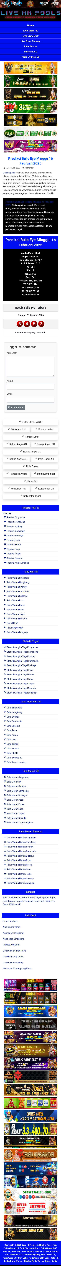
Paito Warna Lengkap (17, 632)
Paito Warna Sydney (16, 587)
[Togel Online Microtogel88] (30, 985)
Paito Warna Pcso (15, 600)
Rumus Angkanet (11, 944)
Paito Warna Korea (15, 605)
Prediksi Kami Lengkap (17, 563)
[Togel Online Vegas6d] (30, 1037)
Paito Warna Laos (15, 609)
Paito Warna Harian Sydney (19, 846)
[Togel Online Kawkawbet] (30, 1024)
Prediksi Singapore (15, 517)
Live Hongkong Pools (13, 956)
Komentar (29, 168)
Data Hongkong (14, 712)
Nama (10, 381)
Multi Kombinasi (45, 473)
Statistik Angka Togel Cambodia (22, 661)
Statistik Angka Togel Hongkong (22, 652)
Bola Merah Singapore (17, 777)
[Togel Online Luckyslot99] (30, 1129)
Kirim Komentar (16, 407)
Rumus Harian (45, 429)
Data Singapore (14, 707)
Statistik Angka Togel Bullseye (21, 665)
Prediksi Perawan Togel (27, 901)
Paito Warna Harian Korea (19, 865)
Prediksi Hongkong (15, 522)
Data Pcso (11, 730)
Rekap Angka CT (18, 444)
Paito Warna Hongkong (17, 582)
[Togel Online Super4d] (30, 94)
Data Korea (12, 735)
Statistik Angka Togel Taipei (20, 683)
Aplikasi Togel (48, 897)
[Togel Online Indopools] (30, 1208)
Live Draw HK (30, 30)
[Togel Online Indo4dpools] (30, 1116)
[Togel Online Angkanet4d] (30, 1195)
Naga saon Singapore (13, 939)
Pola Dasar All (46, 459)
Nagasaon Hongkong (13, 933)
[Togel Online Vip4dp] (30, 1142)
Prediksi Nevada (14, 558)
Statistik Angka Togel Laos (19, 679)
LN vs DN (31, 481)
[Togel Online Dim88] (30, 81)
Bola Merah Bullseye (16, 795)
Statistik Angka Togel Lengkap (21, 692)
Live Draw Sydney (30, 41)
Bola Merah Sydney (16, 786)
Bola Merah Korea (15, 804)
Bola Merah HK (13, 782)
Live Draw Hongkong (13, 962)
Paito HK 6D (30, 51)
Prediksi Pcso (13, 540)
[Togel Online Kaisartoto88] (30, 1103)
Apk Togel (8, 897)
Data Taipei (12, 744)
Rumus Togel (34, 897)
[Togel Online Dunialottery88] (30, 1155)
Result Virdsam (10, 921)
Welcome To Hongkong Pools (17, 968)
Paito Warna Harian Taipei (19, 874)
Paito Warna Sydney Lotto (15, 1258)
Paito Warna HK (11, 1248)
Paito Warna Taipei (15, 614)
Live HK (16, 904)
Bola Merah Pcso (14, 800)
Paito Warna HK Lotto (39, 1258)
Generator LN (17, 429)
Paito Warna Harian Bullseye (20, 856)
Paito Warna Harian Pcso (18, 860)
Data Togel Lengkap (16, 762)
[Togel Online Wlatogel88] (30, 1077)
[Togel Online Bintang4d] (30, 1064)
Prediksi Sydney (14, 526)
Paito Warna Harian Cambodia (21, 851)
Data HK (6, 1251)
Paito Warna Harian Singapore (21, 837)
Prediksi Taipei (13, 553)
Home (30, 25)
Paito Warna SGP (49, 1248)
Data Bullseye (13, 726)
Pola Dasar (31, 466)
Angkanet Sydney (11, 927)
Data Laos (11, 739)
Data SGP (15, 1251)
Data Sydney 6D (14, 757)
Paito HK (7, 513)
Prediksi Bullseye (14, 535)
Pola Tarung (9, 901)
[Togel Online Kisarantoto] (30, 120)
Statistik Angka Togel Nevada (21, 688)
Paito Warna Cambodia (17, 591)
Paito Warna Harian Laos (18, 869)
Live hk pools (9, 172)
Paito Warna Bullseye (17, 596)
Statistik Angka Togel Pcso (19, 670)
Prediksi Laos (13, 549)
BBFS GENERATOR (31, 422)
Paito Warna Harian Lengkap (20, 883)
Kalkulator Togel (32, 496)
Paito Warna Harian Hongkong (21, 842)
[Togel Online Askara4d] (30, 1050)
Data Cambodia (14, 721)
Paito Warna (30, 46)
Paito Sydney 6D (30, 57)
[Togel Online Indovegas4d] (30, 1234)
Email (9, 394)
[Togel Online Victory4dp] (30, 1011)
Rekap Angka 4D (18, 459)
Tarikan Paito (20, 897)
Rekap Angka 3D (45, 444)
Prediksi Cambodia (15, 531)
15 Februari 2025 (13, 168)
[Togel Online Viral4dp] (30, 146)
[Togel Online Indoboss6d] (30, 998)
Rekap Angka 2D (32, 451)
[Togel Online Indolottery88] (30, 1182)
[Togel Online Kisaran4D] (30, 107)
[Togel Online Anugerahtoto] (30, 1169)
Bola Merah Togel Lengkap (19, 822)
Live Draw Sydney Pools (14, 951)
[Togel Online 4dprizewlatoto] (30, 1090)
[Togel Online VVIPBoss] (30, 68)
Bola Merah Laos (14, 809)
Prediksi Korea (13, 544)
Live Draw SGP (31, 36)
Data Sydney (12, 717)
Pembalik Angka (18, 473)
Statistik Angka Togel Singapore (22, 647)
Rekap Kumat (31, 436)
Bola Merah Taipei (15, 813)
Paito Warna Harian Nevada (20, 878)
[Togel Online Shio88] (30, 1221)
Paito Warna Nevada (16, 618)
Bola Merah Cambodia (17, 791)
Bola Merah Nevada (16, 818)
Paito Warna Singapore (17, 578)
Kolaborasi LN (46, 488)
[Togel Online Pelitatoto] (30, 133)
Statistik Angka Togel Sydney (21, 656)
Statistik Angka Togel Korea (20, 674)
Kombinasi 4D (18, 488)
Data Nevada (12, 748)
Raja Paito (45, 901)
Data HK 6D (12, 753)
